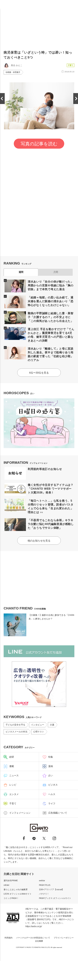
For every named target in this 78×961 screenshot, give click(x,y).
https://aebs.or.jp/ (33, 926)
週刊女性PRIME (11, 880)
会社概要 (39, 941)
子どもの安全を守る (15, 724)
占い (50, 775)
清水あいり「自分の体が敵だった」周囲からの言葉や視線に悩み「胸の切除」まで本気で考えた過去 (50, 285)
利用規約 (9, 938)
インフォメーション (19, 812)
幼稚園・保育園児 (13, 72)
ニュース (14, 775)
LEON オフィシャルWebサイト (18, 894)
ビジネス (53, 784)
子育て (70, 65)
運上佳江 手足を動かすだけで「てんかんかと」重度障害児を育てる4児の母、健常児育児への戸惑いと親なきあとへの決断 (51, 334)
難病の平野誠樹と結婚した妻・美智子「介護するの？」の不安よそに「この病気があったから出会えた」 (50, 317)
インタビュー (37, 724)
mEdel (6, 885)
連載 (11, 766)
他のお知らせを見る (39, 540)
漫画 (50, 766)
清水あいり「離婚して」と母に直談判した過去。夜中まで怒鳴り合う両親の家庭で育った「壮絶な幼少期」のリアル (50, 354)
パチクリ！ (44, 894)
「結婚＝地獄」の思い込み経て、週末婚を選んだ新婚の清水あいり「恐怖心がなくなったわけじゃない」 (50, 301)
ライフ (51, 803)
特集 (50, 757)
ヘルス (51, 794)
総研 (11, 757)
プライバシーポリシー (64, 938)
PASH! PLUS (44, 885)
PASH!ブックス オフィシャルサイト (55, 898)
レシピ (12, 784)
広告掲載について (57, 812)
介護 (52, 724)
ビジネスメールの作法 (16, 731)
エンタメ (14, 794)
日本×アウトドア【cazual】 (51, 889)
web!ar (42, 880)
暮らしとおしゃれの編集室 (16, 889)
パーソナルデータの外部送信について (33, 938)
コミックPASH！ (11, 898)
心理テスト (38, 731)
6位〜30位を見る (39, 372)
